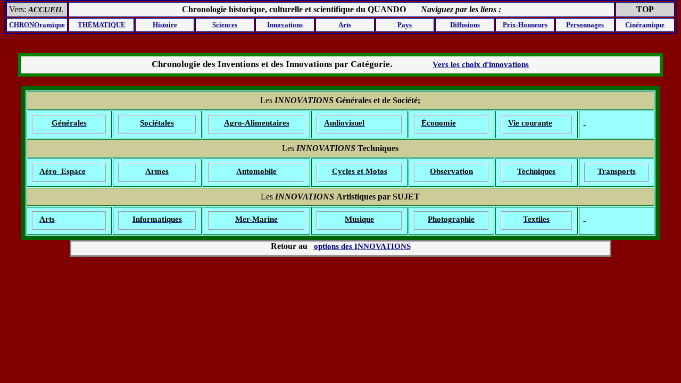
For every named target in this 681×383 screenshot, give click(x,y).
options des (362, 246)
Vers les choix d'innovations (481, 64)
